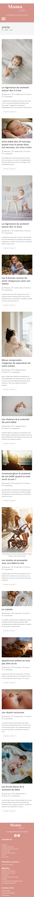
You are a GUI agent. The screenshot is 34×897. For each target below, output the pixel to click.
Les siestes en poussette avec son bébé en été (14, 561)
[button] (3, 19)
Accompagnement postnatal (9, 883)
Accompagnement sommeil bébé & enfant (12, 881)
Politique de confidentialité (8, 893)
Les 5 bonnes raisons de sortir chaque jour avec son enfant (16, 280)
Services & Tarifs (6, 851)
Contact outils (5, 857)
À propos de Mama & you (8, 847)
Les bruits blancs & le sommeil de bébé (13, 788)
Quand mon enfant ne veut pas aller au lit (16, 662)
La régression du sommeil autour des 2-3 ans (15, 89)
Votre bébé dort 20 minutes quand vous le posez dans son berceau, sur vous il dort (17, 144)
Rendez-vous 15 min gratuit (8, 871)
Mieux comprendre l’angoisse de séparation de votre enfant (16, 363)
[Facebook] (15, 835)
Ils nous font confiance (7, 864)
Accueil (3, 855)
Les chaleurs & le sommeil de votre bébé (15, 421)
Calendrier (4, 845)
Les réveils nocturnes (13, 712)
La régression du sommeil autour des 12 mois (15, 225)
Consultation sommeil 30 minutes (10, 849)
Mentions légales (6, 890)
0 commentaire (8, 96)
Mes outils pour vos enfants (8, 853)
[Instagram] (18, 835)
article (28, 94)
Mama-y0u (7, 94)
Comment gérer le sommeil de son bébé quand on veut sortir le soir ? (16, 476)
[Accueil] (2, 30)
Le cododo (7, 609)
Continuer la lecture (10, 111)
